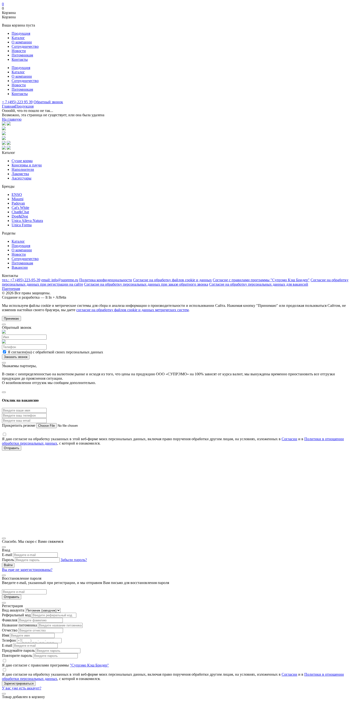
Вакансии (20, 267)
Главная (8, 106)
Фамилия (9, 620)
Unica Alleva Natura (27, 221)
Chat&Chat (20, 212)
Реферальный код (16, 615)
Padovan (18, 203)
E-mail (7, 555)
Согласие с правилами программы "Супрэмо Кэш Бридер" (261, 280)
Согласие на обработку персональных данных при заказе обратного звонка (146, 284)
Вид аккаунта (13, 610)
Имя (5, 635)
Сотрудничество (25, 46)
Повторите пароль (17, 655)
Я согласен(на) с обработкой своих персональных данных (55, 352)
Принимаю (11, 318)
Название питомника (19, 625)
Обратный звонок (48, 102)
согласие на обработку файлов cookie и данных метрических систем (132, 310)
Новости (19, 51)
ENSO (17, 194)
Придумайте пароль (18, 650)
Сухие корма (22, 161)
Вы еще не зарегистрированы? (27, 570)
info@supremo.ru (59, 280)
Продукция (21, 33)
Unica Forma (22, 225)
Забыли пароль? (74, 560)
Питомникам (22, 55)
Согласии (289, 439)
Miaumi (17, 199)
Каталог (18, 38)
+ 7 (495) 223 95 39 (17, 102)
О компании (22, 42)
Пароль (8, 560)
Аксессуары (21, 178)
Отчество (9, 630)
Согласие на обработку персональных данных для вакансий (258, 284)
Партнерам (11, 289)
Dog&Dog (20, 216)
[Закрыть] (4, 324)
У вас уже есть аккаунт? (21, 688)
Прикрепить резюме (19, 425)
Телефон (9, 640)
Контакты (20, 59)
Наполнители (23, 169)
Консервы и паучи (27, 165)
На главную (11, 119)
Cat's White (20, 208)
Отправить (11, 597)
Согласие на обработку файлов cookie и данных (172, 280)
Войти (8, 565)
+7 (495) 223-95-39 (21, 280)
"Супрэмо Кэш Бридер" (89, 665)
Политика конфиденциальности (105, 280)
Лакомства (20, 174)
